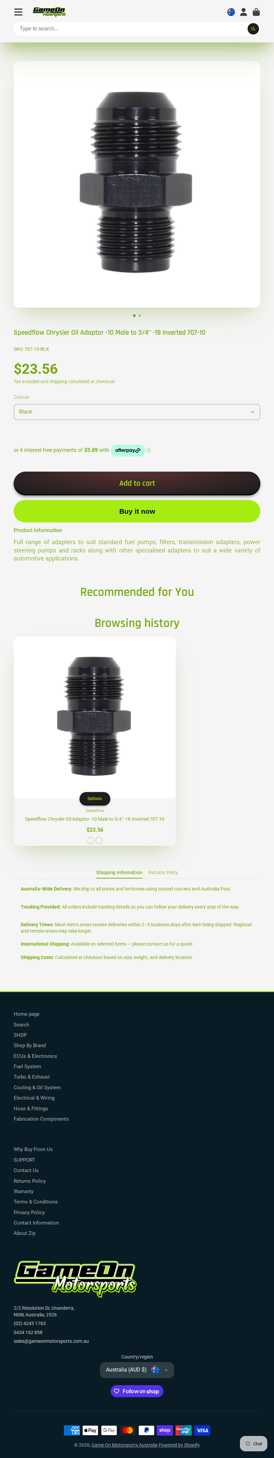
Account (244, 12)
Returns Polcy (163, 872)
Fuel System (27, 1067)
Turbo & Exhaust (32, 1077)
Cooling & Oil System (37, 1088)
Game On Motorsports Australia (125, 1445)
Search (21, 1025)
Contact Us (26, 1170)
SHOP (20, 1035)
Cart (256, 12)
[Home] (49, 12)
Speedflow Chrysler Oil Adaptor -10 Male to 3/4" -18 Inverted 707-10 (95, 741)
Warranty (23, 1191)
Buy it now (137, 511)
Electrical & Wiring (34, 1098)
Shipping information (119, 872)
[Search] (253, 29)
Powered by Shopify (179, 1445)
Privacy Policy (29, 1212)
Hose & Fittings (31, 1109)
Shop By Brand (30, 1045)
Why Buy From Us (33, 1149)
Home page (26, 1014)
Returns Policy (30, 1181)
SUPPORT (24, 1160)
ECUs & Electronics (35, 1056)
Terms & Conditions (36, 1202)
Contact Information (36, 1223)
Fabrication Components (41, 1119)
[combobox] (137, 29)
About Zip (24, 1233)
